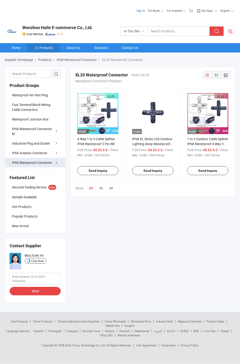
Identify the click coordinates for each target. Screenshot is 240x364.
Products (46, 47)
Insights (129, 325)
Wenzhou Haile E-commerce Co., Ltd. (57, 27)
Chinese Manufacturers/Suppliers (78, 321)
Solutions (101, 47)
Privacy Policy (190, 345)
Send (35, 291)
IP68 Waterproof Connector (32, 162)
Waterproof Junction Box (30, 119)
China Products (42, 321)
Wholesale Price (141, 321)
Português (55, 331)
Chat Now (37, 261)
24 (91, 188)
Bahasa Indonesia (129, 335)
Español (38, 331)
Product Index (215, 321)
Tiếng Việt (106, 335)
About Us (73, 47)
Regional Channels (190, 321)
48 (111, 188)
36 (101, 188)
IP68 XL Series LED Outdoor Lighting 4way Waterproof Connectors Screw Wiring (152, 144)
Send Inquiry (98, 171)
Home (16, 47)
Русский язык (91, 331)
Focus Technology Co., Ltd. (89, 345)
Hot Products (19, 321)
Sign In (140, 10)
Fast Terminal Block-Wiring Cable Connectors (31, 107)
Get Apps (207, 10)
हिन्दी (196, 331)
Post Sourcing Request (230, 31)
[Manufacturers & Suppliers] (35, 9)
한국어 (171, 331)
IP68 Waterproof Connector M (32, 131)
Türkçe (225, 331)
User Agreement (146, 345)
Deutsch (125, 331)
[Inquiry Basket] (191, 10)
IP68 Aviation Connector (29, 153)
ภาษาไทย (210, 331)
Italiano (110, 331)
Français (72, 331)
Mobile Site (113, 325)
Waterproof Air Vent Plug (30, 95)
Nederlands (142, 331)
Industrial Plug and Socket (31, 143)
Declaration (168, 345)
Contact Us (130, 47)
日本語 (184, 331)
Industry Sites (164, 321)
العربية (158, 331)
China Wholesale (115, 321)
